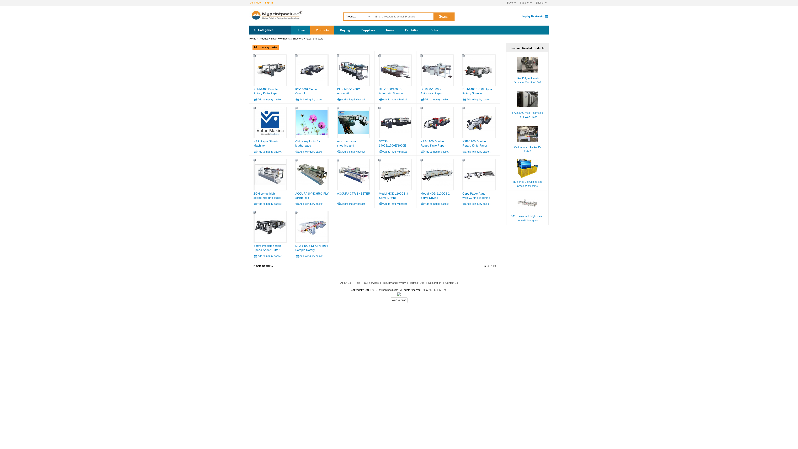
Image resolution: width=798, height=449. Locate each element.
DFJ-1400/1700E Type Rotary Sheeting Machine (477, 93)
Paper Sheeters (314, 38)
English (541, 2)
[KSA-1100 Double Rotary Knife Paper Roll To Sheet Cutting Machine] (437, 137)
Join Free (255, 2)
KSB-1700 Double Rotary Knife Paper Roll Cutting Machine (476, 145)
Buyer (511, 2)
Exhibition (412, 30)
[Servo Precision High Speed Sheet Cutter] (270, 241)
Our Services (371, 282)
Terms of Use (417, 282)
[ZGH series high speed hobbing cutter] (270, 189)
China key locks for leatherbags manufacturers (307, 145)
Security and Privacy (394, 282)
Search (444, 16)
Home (301, 30)
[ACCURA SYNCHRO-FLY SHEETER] (312, 189)
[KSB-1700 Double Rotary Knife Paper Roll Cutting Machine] (479, 137)
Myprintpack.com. (388, 290)
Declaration (434, 282)
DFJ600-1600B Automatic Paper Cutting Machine (431, 93)
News (390, 30)
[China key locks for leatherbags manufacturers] (312, 137)
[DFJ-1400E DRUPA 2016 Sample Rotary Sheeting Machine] (312, 241)
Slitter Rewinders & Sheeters (286, 38)
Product (263, 38)
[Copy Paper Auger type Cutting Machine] (479, 189)
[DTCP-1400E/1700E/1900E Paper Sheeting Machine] (395, 137)
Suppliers (368, 30)
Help (357, 282)
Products (322, 30)
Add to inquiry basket (265, 47)
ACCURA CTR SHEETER (353, 193)
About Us (345, 282)
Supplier (526, 2)
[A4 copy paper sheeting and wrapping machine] (353, 137)
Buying (345, 30)
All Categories (263, 30)
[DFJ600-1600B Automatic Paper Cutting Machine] (437, 85)
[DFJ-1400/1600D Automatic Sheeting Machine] (395, 85)
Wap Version (399, 300)
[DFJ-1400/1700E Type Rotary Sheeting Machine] (479, 85)
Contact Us (451, 282)
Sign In (269, 2)
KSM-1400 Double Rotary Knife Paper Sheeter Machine (266, 93)
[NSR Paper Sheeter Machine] (270, 137)
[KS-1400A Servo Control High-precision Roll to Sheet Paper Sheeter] (312, 85)
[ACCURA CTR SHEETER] (353, 189)
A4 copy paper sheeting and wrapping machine (349, 145)
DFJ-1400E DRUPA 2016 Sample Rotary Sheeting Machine (311, 250)
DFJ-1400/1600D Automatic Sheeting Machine (391, 93)
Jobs (434, 30)
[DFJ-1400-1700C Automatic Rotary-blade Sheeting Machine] (353, 85)
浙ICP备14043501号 (434, 290)
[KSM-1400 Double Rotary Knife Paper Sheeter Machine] (270, 85)
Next (493, 265)
